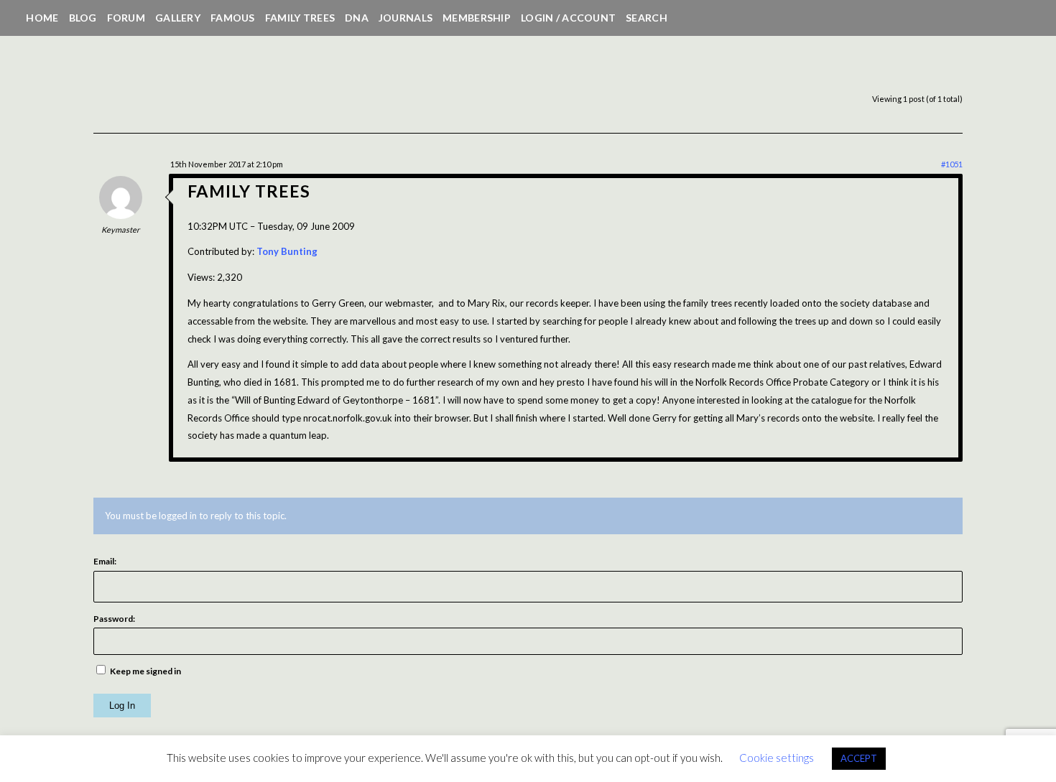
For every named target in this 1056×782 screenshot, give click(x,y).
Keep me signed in (145, 671)
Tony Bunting (287, 251)
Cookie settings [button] (776, 757)
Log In (122, 705)
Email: (104, 561)
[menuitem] (42, 18)
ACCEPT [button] (858, 758)
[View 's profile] (120, 215)
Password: (114, 618)
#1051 (952, 164)
